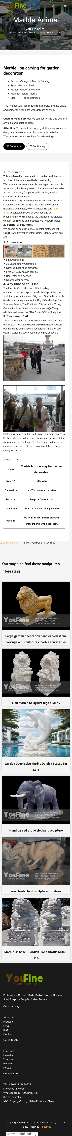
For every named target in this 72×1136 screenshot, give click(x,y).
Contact (8, 1034)
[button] (14, 146)
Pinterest (8, 1063)
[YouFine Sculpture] (15, 6)
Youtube (8, 1059)
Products (22, 32)
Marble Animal (36, 20)
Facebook (9, 1051)
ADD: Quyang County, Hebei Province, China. (29, 1101)
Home (13, 32)
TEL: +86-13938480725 (17, 1084)
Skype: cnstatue (12, 1097)
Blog (5, 1029)
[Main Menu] (65, 6)
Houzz (7, 1067)
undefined (23, 1133)
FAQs (6, 1025)
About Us (8, 1017)
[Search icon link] (53, 6)
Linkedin (8, 1055)
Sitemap (46, 1126)
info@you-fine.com (14, 1088)
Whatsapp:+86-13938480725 (20, 1092)
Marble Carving (37, 32)
